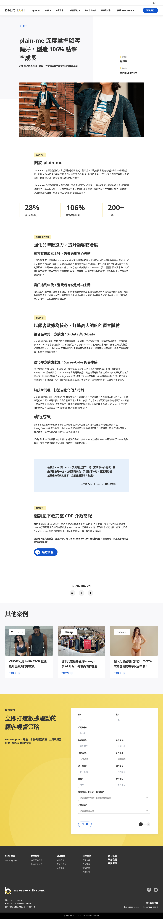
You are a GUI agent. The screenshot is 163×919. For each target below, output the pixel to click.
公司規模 (120, 753)
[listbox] (95, 759)
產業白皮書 (61, 864)
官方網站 (120, 779)
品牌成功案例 (90, 10)
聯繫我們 (150, 10)
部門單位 (120, 766)
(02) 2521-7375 (16, 900)
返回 (25, 26)
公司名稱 (120, 740)
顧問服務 (74, 10)
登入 (154, 3)
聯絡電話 (82, 740)
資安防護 (86, 868)
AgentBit (36, 10)
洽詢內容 (82, 805)
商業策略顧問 (36, 860)
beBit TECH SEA (149, 907)
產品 (47, 10)
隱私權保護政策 (152, 903)
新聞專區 (112, 863)
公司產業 (82, 753)
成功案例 (112, 855)
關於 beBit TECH (124, 10)
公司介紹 (86, 860)
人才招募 (86, 872)
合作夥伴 (86, 864)
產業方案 (59, 10)
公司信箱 (82, 727)
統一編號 (82, 766)
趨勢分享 (60, 860)
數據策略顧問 (36, 864)
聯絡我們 (112, 859)
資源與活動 (105, 10)
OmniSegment (11, 860)
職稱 (80, 779)
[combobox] (114, 798)
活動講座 (60, 868)
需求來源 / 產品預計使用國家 (91, 792)
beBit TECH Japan (131, 907)
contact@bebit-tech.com (21, 903)
